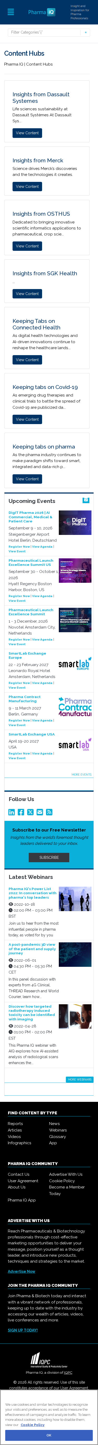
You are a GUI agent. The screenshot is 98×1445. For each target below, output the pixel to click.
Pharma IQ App (22, 1200)
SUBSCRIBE (49, 857)
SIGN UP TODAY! (23, 1330)
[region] (49, 1417)
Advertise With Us (66, 1174)
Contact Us (19, 1174)
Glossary (57, 1136)
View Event (17, 551)
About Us (17, 1187)
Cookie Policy (62, 1181)
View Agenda (42, 546)
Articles (15, 1130)
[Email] (41, 813)
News (54, 1123)
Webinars (58, 1130)
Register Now (19, 546)
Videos (14, 1136)
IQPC (68, 1372)
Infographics (19, 1143)
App (53, 1143)
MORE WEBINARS (79, 1079)
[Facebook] (22, 813)
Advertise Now (21, 1271)
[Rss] (50, 813)
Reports (15, 1123)
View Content (27, 133)
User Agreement (23, 1181)
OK (49, 1435)
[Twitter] (31, 813)
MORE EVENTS (81, 774)
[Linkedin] (12, 813)
